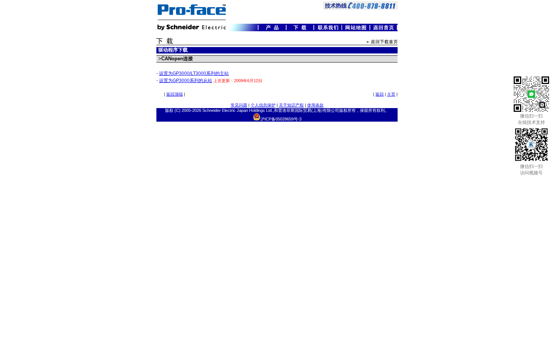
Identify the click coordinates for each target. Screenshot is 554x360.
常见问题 (239, 105)
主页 (391, 94)
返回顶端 (174, 94)
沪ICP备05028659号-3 (280, 119)
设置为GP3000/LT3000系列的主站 (194, 73)
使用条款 (315, 105)
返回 (379, 94)
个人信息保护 (263, 105)
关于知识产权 (291, 105)
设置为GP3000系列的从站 (185, 80)
